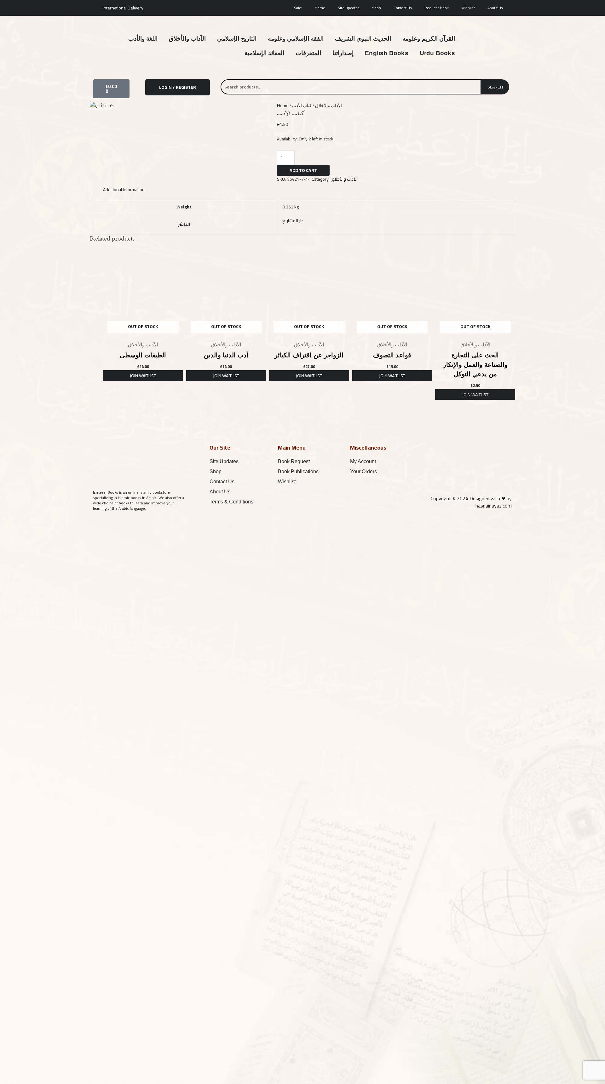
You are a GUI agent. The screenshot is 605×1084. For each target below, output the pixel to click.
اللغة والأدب (143, 38)
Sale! (298, 7)
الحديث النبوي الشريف (363, 38)
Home (320, 7)
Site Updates (349, 7)
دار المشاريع (292, 221)
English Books (386, 53)
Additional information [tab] (124, 189)
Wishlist (468, 7)
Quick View (143, 333)
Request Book (436, 7)
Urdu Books (437, 53)
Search (495, 87)
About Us (495, 7)
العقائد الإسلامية (264, 53)
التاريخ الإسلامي (236, 38)
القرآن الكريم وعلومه (428, 38)
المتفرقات (308, 53)
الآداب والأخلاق (187, 38)
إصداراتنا (343, 53)
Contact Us (403, 7)
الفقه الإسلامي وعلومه (296, 38)
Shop (376, 7)
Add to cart (303, 170)
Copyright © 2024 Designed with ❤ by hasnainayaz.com (471, 502)
